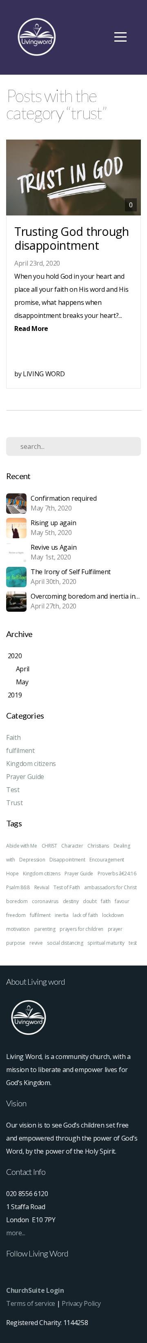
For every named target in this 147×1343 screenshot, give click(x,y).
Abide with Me (21, 845)
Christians (98, 845)
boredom (17, 901)
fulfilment (20, 750)
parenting (45, 929)
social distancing (65, 942)
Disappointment (67, 859)
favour (122, 901)
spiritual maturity (105, 942)
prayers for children (81, 929)
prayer (115, 929)
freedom (16, 915)
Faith (13, 737)
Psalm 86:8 (18, 887)
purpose (15, 942)
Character (72, 845)
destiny (71, 901)
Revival (41, 887)
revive (35, 942)
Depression (32, 859)
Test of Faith (66, 887)
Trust (14, 802)
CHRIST (49, 845)
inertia (62, 915)
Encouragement (106, 859)
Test (13, 789)
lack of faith (85, 915)
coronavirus (45, 901)
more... (15, 1232)
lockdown (112, 915)
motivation (18, 929)
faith (105, 901)
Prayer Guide (25, 776)
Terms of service (30, 1303)
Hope (12, 873)
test (133, 942)
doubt (89, 901)
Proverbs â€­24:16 (117, 873)
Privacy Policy (81, 1303)
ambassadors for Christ (110, 887)
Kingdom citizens (31, 763)
